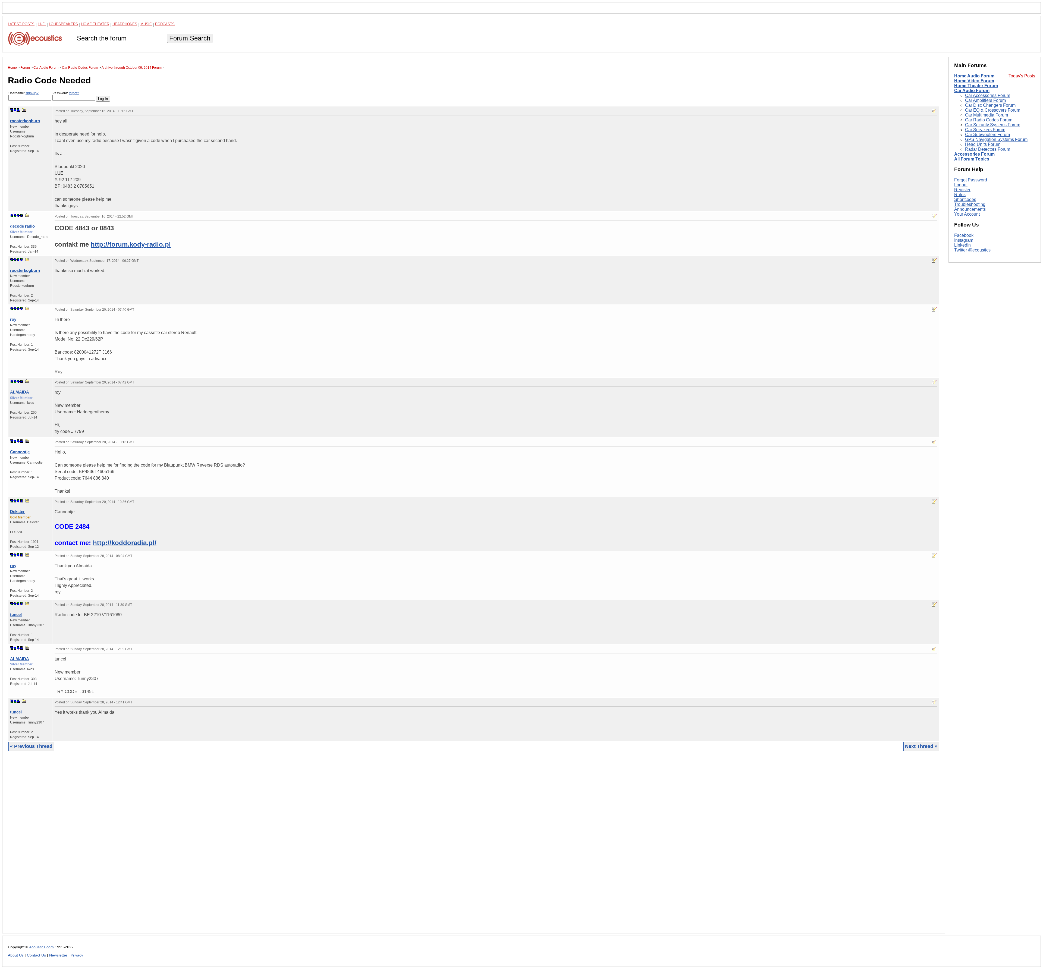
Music (146, 24)
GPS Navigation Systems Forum (996, 139)
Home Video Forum (974, 80)
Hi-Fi (42, 24)
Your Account (967, 214)
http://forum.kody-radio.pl (131, 244)
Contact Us (36, 955)
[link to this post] (24, 110)
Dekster (17, 511)
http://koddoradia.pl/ (124, 542)
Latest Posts (21, 24)
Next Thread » (921, 746)
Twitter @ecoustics (972, 250)
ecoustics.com (41, 947)
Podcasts (165, 24)
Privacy (77, 955)
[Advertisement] (171, 846)
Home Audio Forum (974, 76)
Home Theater (95, 24)
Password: (65, 93)
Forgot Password (970, 180)
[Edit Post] (934, 111)
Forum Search (189, 38)
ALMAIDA (19, 392)
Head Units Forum (982, 144)
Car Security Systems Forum (992, 124)
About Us (16, 955)
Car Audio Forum (971, 90)
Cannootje (20, 451)
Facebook (963, 235)
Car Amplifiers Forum (985, 100)
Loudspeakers (63, 24)
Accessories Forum (974, 154)
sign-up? (32, 93)
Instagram (963, 240)
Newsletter (58, 955)
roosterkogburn (25, 120)
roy (13, 319)
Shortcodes (965, 199)
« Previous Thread (31, 746)
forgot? (74, 93)
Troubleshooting (969, 204)
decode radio (22, 226)
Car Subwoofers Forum (987, 134)
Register (962, 189)
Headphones (124, 24)
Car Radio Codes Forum (988, 120)
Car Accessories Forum (987, 95)
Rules (960, 194)
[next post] (15, 110)
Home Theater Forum (976, 85)
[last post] (18, 110)
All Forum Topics (971, 159)
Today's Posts (1022, 76)
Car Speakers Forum (985, 129)
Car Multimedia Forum (986, 115)
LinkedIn (962, 245)
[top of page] (11, 110)
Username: (23, 93)
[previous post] (15, 215)
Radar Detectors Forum (987, 149)
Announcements (970, 209)
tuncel (16, 614)
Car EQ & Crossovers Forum (992, 110)
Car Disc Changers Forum (990, 105)
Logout (960, 185)
